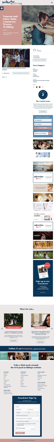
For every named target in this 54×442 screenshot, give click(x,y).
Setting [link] (22, 383)
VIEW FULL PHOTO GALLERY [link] (39, 59)
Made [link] (5, 376)
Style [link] (22, 381)
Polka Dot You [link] (40, 327)
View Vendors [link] (43, 128)
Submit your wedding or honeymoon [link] (42, 386)
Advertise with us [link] (41, 388)
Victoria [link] (35, 81)
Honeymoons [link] (6, 380)
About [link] (39, 373)
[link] (1, 8)
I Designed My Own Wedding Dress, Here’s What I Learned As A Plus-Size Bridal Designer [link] (40, 333)
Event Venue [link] (36, 76)
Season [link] (22, 384)
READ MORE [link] (43, 111)
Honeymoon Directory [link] (8, 393)
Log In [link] (39, 379)
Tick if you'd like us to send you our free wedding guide (26, 424)
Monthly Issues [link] (24, 386)
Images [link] (22, 376)
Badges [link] (39, 389)
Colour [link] (22, 378)
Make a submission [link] (41, 384)
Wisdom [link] (5, 375)
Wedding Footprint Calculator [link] (7, 387)
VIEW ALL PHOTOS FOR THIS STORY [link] (21, 73)
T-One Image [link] (36, 57)
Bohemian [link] (35, 69)
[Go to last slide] (2, 329)
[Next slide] (52, 329)
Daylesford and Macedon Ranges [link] (41, 80)
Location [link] (22, 380)
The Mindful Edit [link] (7, 384)
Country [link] (35, 75)
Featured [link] (5, 373)
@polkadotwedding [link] (39, 349)
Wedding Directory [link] (7, 392)
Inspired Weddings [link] (8, 32)
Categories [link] (23, 373)
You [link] (10, 34)
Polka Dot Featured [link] (13, 327)
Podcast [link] (5, 381)
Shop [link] (5, 383)
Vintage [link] (35, 71)
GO (50, 133)
